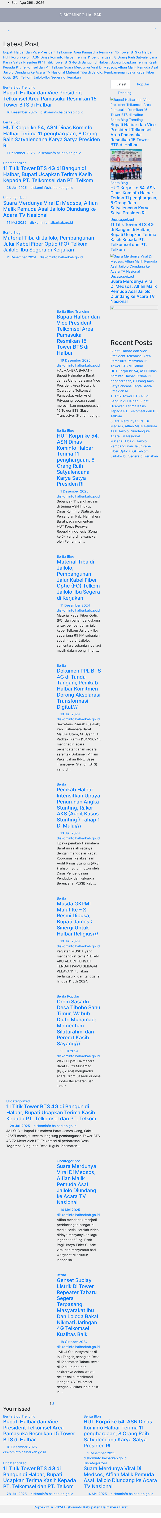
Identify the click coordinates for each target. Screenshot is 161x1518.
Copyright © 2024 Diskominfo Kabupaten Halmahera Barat (81, 1507)
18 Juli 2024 (70, 714)
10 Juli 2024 (70, 941)
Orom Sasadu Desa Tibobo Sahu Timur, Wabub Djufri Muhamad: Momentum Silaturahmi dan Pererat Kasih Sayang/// (78, 1023)
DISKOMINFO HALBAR (80, 15)
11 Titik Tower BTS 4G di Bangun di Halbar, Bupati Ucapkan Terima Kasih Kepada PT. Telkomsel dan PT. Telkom (48, 174)
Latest (121, 84)
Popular (142, 84)
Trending (28, 87)
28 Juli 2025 (17, 187)
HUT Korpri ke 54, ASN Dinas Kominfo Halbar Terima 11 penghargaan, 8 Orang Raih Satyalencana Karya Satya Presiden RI (51, 136)
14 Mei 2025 (17, 222)
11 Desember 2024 (22, 257)
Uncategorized (15, 163)
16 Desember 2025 (22, 112)
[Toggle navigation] (9, 27)
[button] (6, 31)
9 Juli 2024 (69, 1051)
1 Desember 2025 (21, 153)
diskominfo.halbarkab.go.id (61, 112)
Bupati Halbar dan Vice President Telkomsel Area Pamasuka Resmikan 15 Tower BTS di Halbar (50, 99)
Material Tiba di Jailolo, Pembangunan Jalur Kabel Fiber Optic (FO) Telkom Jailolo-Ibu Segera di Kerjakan (48, 244)
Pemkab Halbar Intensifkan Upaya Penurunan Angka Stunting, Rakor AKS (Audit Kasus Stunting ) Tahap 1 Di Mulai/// (78, 808)
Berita (8, 87)
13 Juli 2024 (70, 833)
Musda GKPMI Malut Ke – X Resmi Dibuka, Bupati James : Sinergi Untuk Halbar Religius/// (77, 919)
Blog (17, 87)
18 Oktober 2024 (74, 1342)
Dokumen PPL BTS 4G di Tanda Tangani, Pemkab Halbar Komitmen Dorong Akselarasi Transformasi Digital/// (79, 689)
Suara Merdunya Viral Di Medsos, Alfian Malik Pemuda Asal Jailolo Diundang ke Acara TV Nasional (50, 209)
